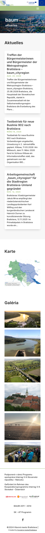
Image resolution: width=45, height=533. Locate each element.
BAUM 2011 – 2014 (22, 506)
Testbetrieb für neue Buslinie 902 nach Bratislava (20, 125)
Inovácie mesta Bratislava (27, 530)
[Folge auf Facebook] (22, 519)
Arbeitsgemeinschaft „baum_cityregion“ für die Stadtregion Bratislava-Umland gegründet (21, 181)
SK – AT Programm (22, 512)
